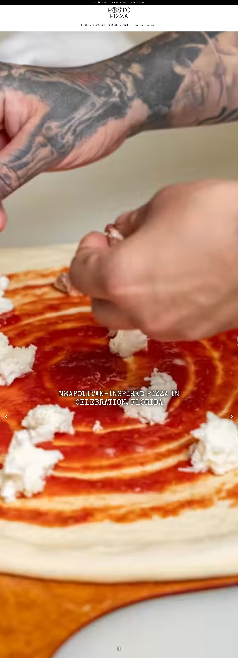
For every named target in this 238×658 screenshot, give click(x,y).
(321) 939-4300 (137, 2)
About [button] (124, 25)
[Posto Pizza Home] (119, 12)
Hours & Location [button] (93, 25)
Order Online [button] (145, 26)
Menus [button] (113, 25)
